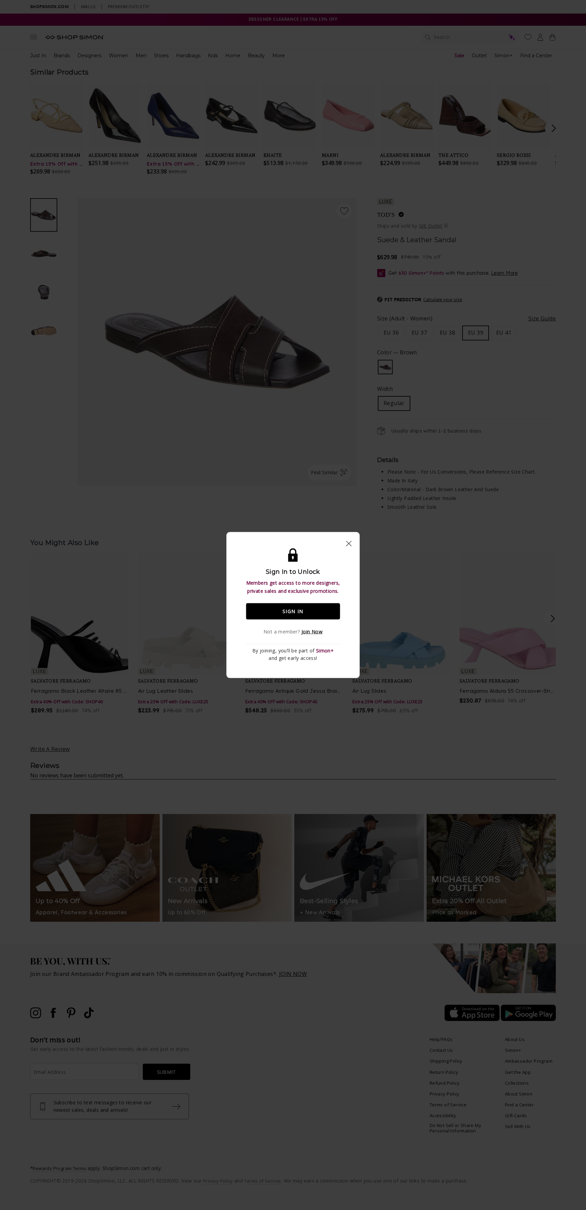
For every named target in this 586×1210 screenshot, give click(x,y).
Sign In (293, 611)
